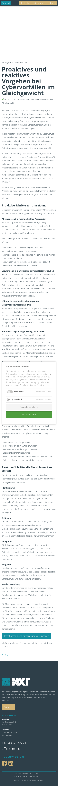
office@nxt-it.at (12, 748)
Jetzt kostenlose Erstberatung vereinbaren (26, 636)
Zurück (5, 655)
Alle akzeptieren (29, 414)
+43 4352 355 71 (14, 743)
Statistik (18, 399)
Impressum (27, 774)
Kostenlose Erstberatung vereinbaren (38, 3)
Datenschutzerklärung (26, 776)
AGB (38, 774)
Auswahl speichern (29, 407)
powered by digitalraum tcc (29, 780)
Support (6, 3)
